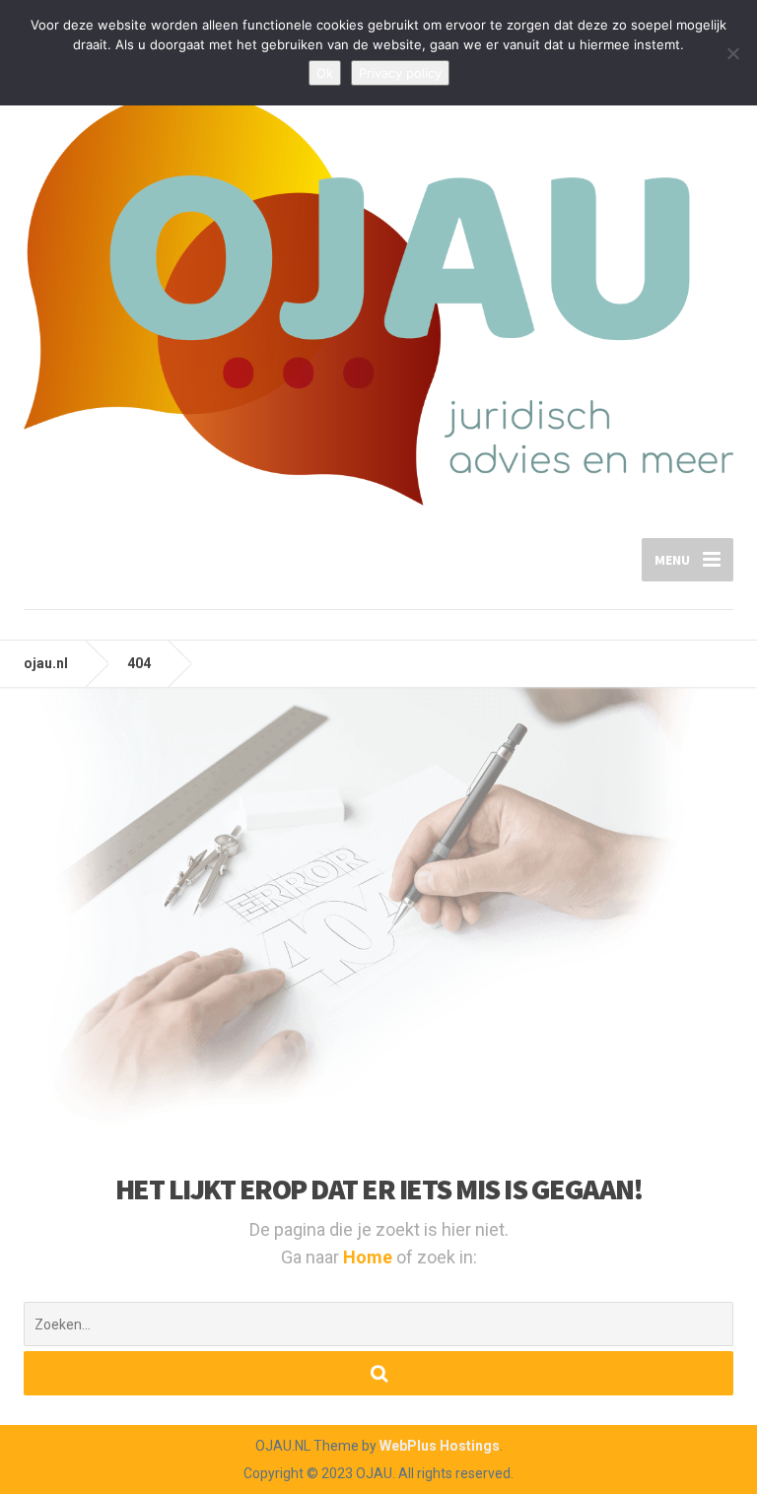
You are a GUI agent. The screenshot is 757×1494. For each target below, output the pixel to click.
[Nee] (732, 53)
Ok (324, 73)
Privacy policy (400, 73)
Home (369, 1257)
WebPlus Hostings (439, 1446)
